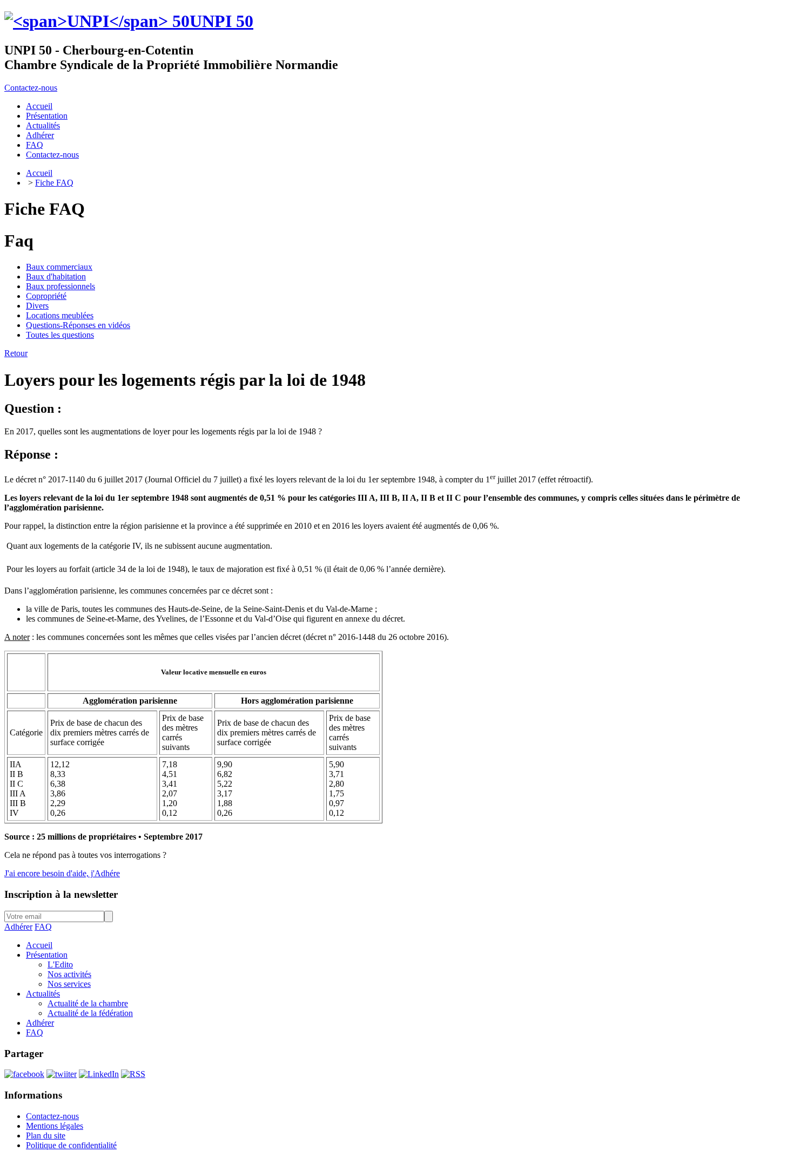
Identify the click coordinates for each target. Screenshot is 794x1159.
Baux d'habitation (56, 276)
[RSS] (133, 1074)
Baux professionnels (60, 286)
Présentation (47, 954)
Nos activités (69, 974)
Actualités (43, 993)
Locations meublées (59, 315)
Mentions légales (54, 1125)
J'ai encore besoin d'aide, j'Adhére (62, 873)
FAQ (43, 926)
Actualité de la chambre (88, 1003)
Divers (37, 305)
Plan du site (45, 1135)
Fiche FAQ (54, 182)
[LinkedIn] (99, 1074)
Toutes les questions (60, 334)
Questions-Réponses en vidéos (78, 325)
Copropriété (46, 296)
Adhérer (18, 926)
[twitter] (61, 1074)
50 (221, 21)
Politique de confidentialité (71, 1145)
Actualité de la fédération (90, 1013)
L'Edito (60, 964)
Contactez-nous (30, 87)
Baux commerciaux (59, 266)
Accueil (39, 173)
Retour (16, 353)
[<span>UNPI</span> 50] (97, 21)
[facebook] (24, 1074)
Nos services (69, 983)
